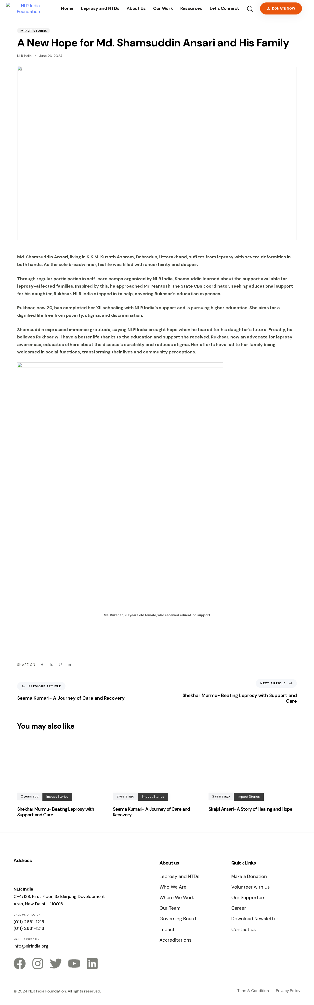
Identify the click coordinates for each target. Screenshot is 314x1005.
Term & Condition (253, 990)
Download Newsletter (254, 919)
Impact (167, 929)
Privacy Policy (288, 990)
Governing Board (177, 919)
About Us (136, 8)
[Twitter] (56, 963)
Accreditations (175, 940)
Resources (191, 8)
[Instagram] (38, 963)
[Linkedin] (92, 963)
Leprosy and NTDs (100, 8)
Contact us (243, 929)
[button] (250, 9)
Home (67, 8)
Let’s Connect (224, 8)
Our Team (170, 908)
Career (238, 908)
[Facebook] (19, 963)
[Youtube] (74, 963)
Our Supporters (248, 897)
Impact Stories (33, 30)
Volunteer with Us (250, 887)
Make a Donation (249, 876)
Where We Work (176, 897)
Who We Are (172, 887)
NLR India (24, 56)
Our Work (163, 8)
